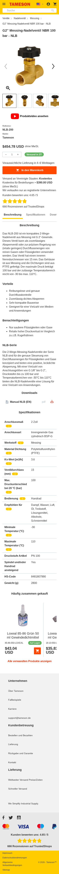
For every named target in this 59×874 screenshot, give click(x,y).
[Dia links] (53, 66)
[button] (4, 4)
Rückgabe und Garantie (20, 753)
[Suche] (53, 10)
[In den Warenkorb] (37, 650)
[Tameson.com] (19, 4)
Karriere (12, 709)
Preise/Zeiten (36, 779)
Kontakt (12, 762)
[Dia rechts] (6, 66)
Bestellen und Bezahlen (20, 735)
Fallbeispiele (14, 699)
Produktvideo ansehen (34, 116)
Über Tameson (15, 691)
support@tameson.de (19, 718)
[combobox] (29, 10)
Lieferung (13, 744)
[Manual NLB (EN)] (52, 402)
